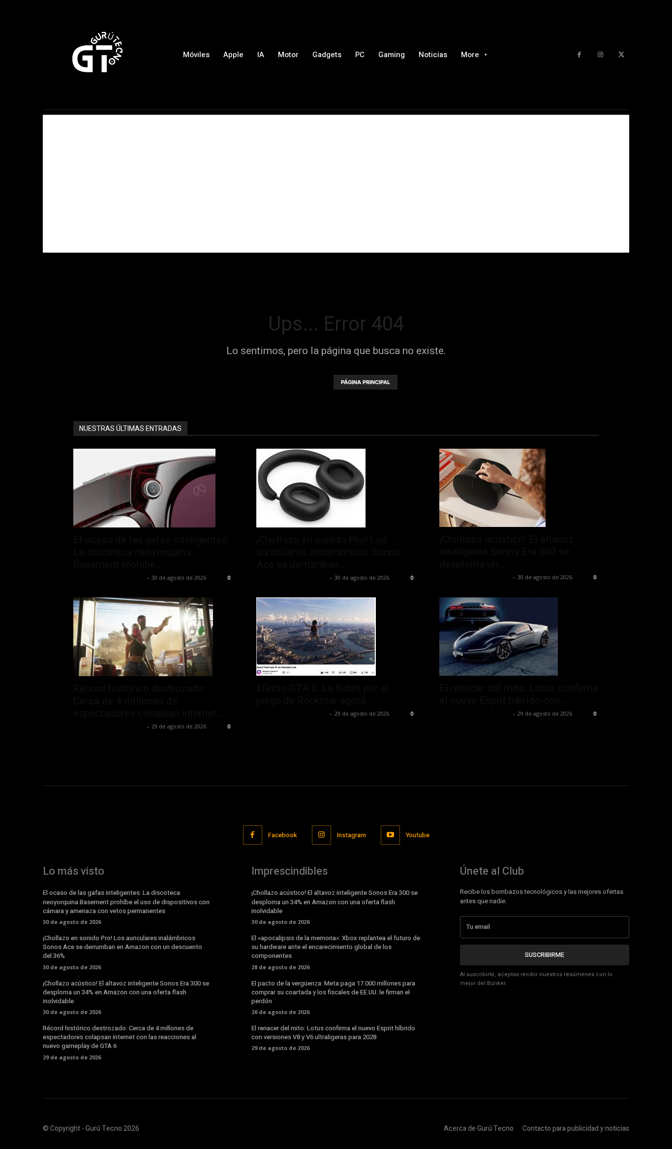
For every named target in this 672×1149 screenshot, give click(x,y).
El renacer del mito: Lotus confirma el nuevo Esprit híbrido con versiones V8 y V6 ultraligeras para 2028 (333, 1032)
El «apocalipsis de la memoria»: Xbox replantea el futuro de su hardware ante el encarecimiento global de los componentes (335, 946)
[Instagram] (600, 55)
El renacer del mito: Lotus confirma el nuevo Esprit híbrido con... (518, 694)
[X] (621, 55)
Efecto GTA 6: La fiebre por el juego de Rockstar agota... (322, 694)
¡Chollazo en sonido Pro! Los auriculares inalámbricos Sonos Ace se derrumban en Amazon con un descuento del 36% (122, 946)
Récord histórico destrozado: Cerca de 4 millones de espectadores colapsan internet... (148, 701)
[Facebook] (579, 55)
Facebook (282, 835)
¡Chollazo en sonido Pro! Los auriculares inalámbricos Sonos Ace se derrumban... (328, 552)
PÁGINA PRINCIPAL (365, 382)
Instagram (351, 835)
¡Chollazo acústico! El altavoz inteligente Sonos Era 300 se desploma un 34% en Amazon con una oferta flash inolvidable (126, 992)
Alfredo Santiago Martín (109, 577)
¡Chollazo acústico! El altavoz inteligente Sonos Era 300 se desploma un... (506, 551)
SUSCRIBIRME (544, 954)
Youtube (417, 835)
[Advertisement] (336, 184)
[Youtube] (390, 835)
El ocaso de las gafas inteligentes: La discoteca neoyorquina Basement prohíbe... (151, 552)
